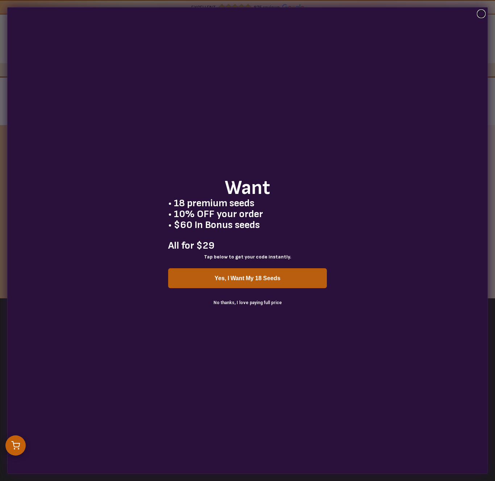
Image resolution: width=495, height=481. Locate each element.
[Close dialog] (481, 13)
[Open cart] (15, 445)
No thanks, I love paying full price (247, 302)
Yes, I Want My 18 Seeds (247, 278)
